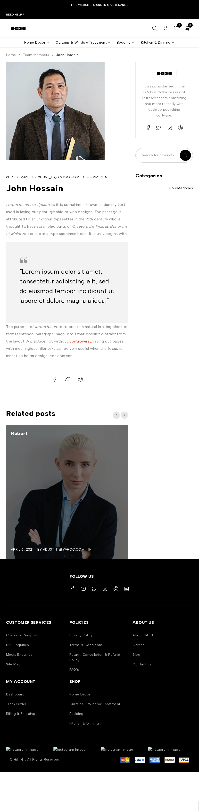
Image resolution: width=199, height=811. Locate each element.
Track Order (16, 704)
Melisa (32, 433)
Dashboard (15, 694)
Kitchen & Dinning (84, 723)
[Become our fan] (148, 128)
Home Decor (80, 694)
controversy (80, 341)
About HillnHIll (144, 635)
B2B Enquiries (17, 645)
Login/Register (165, 28)
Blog (136, 655)
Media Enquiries (19, 655)
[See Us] (170, 128)
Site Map (13, 664)
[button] (116, 415)
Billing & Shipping (20, 714)
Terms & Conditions (86, 645)
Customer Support (21, 635)
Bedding (76, 714)
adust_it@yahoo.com (58, 177)
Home (11, 55)
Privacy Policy (81, 635)
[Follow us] (159, 128)
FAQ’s (74, 670)
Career (138, 645)
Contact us (142, 664)
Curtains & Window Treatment (94, 704)
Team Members (36, 55)
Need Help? (15, 14)
